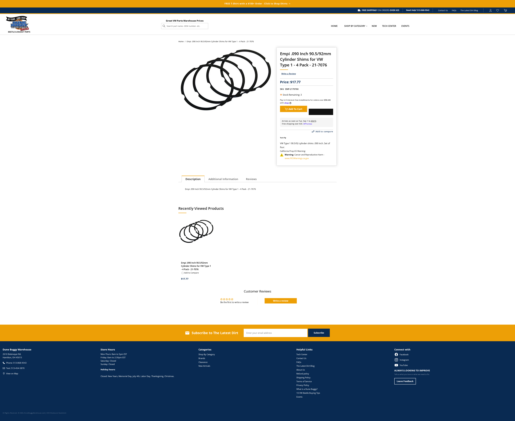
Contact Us (443, 10)
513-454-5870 (18, 368)
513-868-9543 (423, 10)
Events (299, 396)
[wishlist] (498, 10)
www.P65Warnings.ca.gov (297, 158)
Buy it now (321, 112)
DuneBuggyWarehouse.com (34, 413)
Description (193, 179)
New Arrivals (204, 366)
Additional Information (223, 179)
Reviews (251, 179)
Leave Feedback (405, 381)
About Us (300, 369)
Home (181, 41)
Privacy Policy (302, 385)
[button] (354, 26)
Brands (201, 358)
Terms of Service (304, 381)
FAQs (454, 10)
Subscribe (319, 332)
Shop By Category (206, 354)
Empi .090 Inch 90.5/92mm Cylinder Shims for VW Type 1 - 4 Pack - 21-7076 (196, 266)
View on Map (12, 373)
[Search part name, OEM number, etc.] (164, 26)
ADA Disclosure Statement (56, 413)
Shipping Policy (303, 377)
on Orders (380, 10)
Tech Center (301, 354)
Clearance (202, 362)
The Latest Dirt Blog (469, 10)
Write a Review (288, 73)
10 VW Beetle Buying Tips (308, 393)
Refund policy (302, 373)
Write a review (280, 300)
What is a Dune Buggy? (306, 389)
